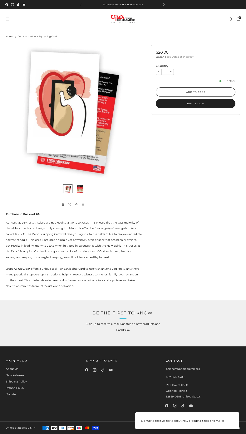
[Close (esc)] (234, 417)
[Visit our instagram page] (13, 4)
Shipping (161, 56)
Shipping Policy (16, 381)
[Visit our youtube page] (25, 4)
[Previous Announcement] (81, 4)
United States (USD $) (19, 427)
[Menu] (8, 19)
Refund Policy (15, 388)
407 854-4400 (175, 377)
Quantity (162, 66)
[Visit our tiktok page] (19, 4)
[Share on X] (70, 205)
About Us (12, 369)
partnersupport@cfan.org (183, 369)
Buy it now (195, 103)
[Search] (230, 19)
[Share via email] (84, 205)
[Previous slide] (13, 113)
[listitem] (123, 4)
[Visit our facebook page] (7, 4)
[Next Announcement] (164, 4)
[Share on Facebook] (64, 205)
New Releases (15, 375)
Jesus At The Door (18, 268)
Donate (11, 394)
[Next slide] (134, 113)
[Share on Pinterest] (77, 205)
